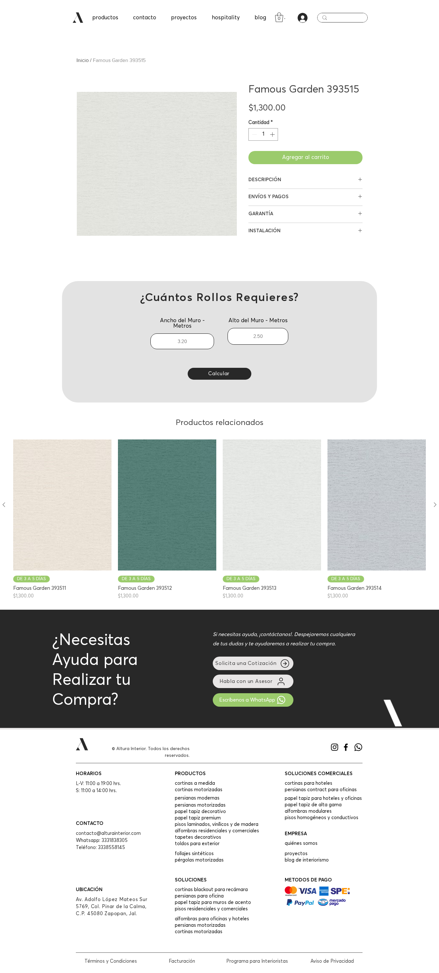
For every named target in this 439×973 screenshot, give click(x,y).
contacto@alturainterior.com (108, 833)
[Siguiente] (435, 505)
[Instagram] (334, 747)
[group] (219, 519)
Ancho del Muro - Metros (182, 323)
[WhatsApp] (358, 747)
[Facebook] (346, 747)
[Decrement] (253, 134)
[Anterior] (4, 505)
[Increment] (273, 134)
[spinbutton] (263, 134)
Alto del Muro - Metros (258, 320)
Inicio (82, 60)
